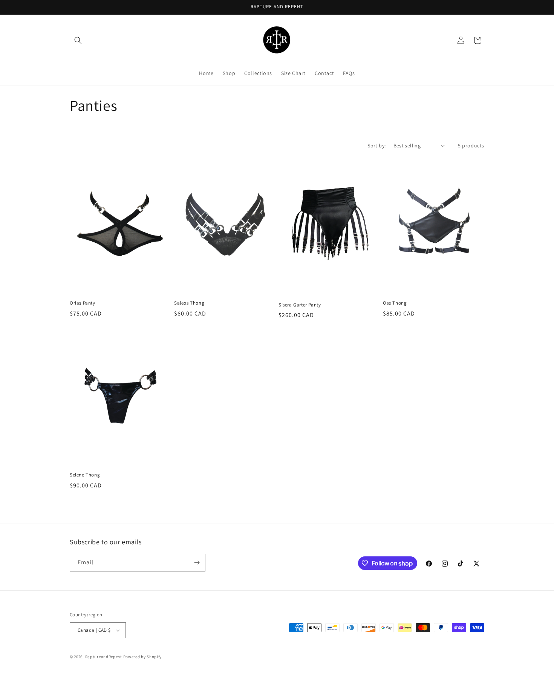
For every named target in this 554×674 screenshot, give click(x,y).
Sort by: (376, 145)
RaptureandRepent (103, 656)
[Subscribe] (196, 562)
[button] (78, 40)
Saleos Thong (189, 303)
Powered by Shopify (142, 656)
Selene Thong (85, 475)
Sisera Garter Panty (300, 305)
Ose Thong (395, 303)
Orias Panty (82, 303)
